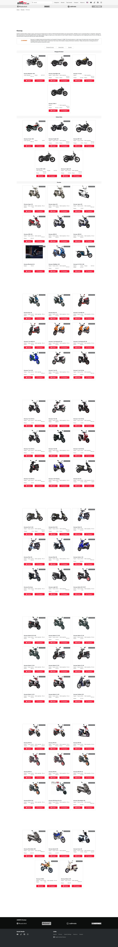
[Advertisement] (59, 20)
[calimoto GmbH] (72, 6)
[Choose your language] (87, 2)
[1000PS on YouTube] (91, 2)
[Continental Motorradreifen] (47, 6)
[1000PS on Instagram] (101, 2)
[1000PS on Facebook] (98, 2)
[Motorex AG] (97, 6)
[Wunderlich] (22, 6)
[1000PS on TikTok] (94, 2)
